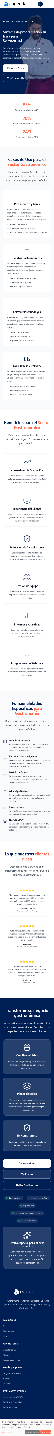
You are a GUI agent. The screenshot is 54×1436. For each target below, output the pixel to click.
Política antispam (10, 1407)
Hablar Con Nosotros (27, 1185)
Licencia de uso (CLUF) (13, 1397)
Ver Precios (27, 1174)
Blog (5, 1336)
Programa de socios (11, 1360)
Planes (6, 1355)
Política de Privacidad (12, 1402)
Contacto (7, 1383)
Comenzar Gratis (15, 68)
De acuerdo (46, 1432)
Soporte (6, 1378)
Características (9, 1350)
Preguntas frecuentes (12, 1373)
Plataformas (8, 1331)
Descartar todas (32, 1432)
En (4, 1326)
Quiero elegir (7, 1432)
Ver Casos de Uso (16, 78)
